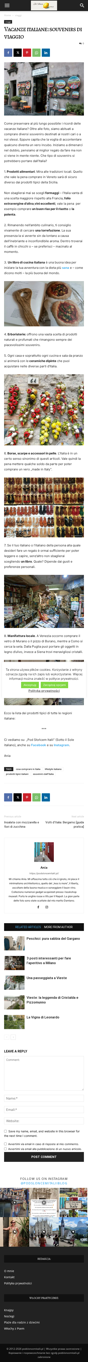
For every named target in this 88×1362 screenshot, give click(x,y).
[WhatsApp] (36, 53)
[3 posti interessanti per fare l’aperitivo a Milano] (14, 963)
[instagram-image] (14, 1202)
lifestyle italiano (53, 769)
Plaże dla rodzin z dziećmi (22, 1322)
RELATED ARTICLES (28, 927)
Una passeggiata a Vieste (47, 978)
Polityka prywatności (18, 1283)
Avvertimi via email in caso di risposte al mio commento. (43, 1144)
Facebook (38, 745)
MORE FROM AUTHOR (58, 927)
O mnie (9, 1271)
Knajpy (9, 1310)
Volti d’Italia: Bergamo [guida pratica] (64, 825)
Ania (44, 867)
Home (7, 15)
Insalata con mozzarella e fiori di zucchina (21, 825)
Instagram (61, 745)
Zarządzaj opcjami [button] (54, 685)
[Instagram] (48, 907)
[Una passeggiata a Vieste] (14, 983)
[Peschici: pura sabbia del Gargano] (14, 943)
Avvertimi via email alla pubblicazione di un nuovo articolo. (45, 1149)
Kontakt (9, 1277)
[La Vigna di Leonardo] (14, 1022)
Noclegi (9, 1316)
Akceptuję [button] (30, 685)
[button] (7, 5)
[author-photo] (44, 862)
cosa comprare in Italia (28, 769)
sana (65, 268)
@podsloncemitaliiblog (44, 1183)
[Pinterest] (27, 53)
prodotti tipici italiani (17, 773)
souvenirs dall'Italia (43, 773)
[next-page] (13, 1037)
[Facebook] (8, 53)
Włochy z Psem (14, 1328)
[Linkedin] (46, 53)
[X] (18, 53)
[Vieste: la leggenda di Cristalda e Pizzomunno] (14, 1002)
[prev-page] (6, 1037)
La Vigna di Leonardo (43, 1017)
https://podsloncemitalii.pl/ (44, 873)
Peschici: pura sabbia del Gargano (53, 938)
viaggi (18, 15)
